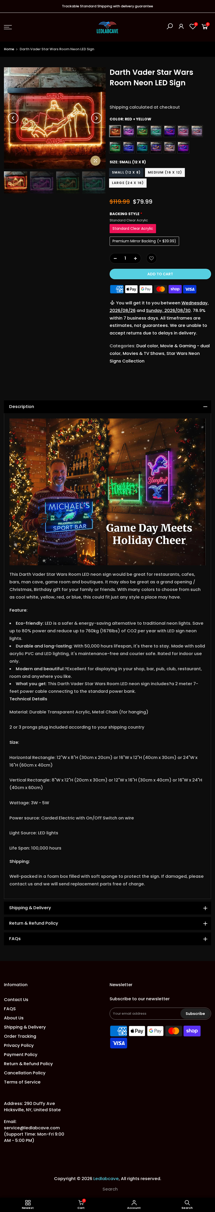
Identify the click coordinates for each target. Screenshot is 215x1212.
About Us (14, 1018)
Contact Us (16, 1000)
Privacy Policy (19, 1045)
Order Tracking (20, 1036)
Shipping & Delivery (25, 1027)
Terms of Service (22, 1082)
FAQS (10, 1009)
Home (9, 49)
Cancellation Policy (25, 1073)
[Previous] (13, 118)
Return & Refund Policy (28, 1064)
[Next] (96, 118)
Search (110, 1189)
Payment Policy (20, 1055)
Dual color (147, 346)
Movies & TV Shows (143, 353)
